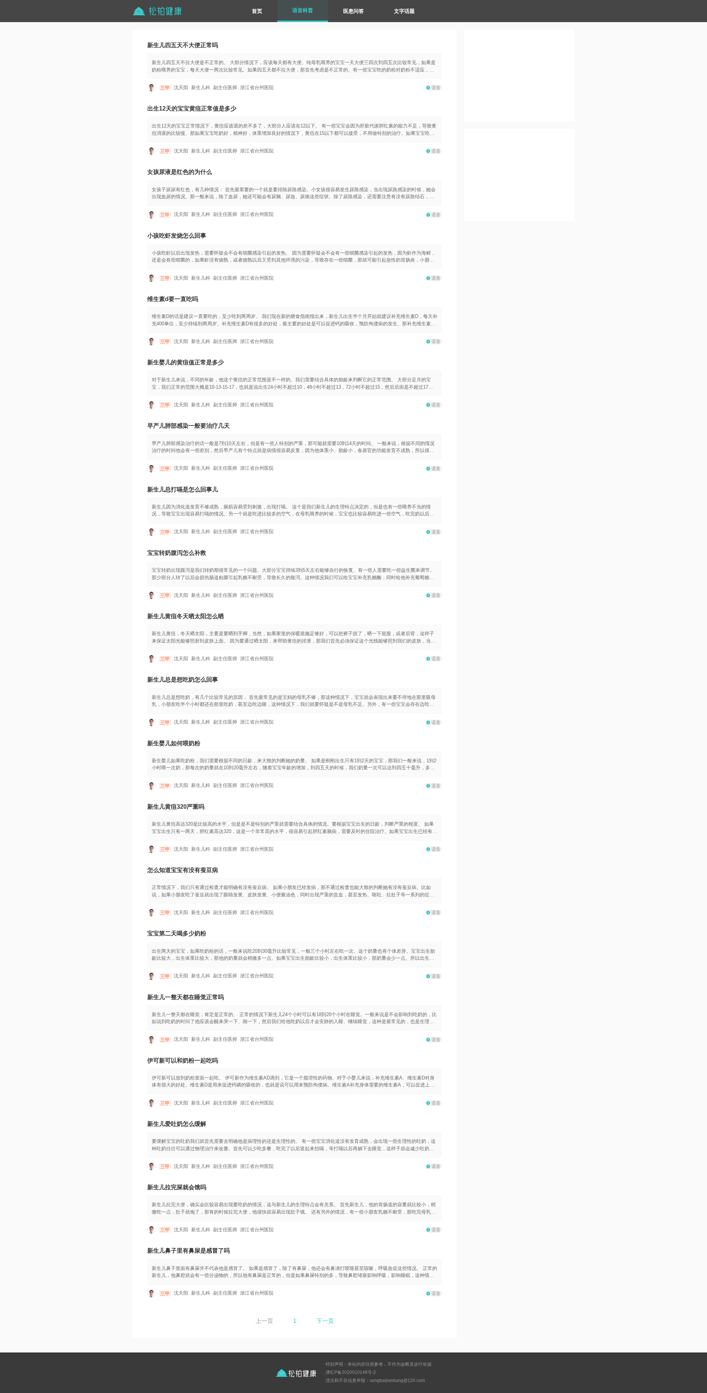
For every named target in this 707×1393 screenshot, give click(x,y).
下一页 (325, 1321)
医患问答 (353, 11)
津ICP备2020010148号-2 (351, 1372)
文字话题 (404, 11)
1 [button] (294, 1321)
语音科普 (302, 10)
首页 (257, 11)
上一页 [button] (264, 1321)
